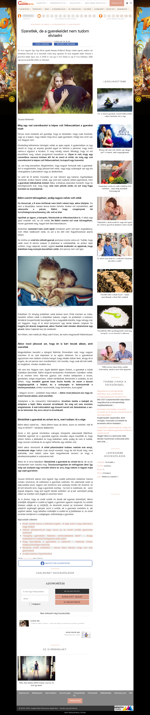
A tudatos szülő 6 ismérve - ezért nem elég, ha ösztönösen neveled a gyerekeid (57, 623)
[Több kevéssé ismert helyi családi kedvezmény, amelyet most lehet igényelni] (114, 353)
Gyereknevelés (59, 24)
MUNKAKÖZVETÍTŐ (57, 3)
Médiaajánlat (37, 693)
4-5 (117, 16)
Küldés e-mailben (66, 44)
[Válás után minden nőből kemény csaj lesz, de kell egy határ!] (36, 668)
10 (85, 16)
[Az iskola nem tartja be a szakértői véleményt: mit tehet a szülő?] (114, 244)
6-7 (121, 16)
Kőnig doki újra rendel (72, 634)
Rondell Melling (44, 306)
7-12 (126, 16)
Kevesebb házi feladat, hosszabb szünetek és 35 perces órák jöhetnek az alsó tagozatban (114, 412)
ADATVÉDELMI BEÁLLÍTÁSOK (75, 712)
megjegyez (36, 604)
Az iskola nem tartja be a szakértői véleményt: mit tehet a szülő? (114, 260)
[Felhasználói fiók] (127, 2)
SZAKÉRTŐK (41, 3)
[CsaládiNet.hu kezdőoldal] (26, 3)
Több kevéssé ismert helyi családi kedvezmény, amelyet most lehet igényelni (115, 368)
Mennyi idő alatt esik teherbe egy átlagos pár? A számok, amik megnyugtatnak (115, 151)
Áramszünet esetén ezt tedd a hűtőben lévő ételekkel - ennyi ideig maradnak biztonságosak (114, 189)
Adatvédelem (50, 693)
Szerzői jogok (65, 693)
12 (94, 16)
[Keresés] (131, 2)
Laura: (107, 477)
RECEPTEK (110, 9)
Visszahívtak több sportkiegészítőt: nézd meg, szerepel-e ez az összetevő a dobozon (114, 332)
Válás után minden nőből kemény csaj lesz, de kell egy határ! (36, 684)
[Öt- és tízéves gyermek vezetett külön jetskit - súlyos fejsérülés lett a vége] (114, 100)
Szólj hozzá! (42, 44)
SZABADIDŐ (99, 9)
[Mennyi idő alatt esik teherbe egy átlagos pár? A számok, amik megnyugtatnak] (114, 136)
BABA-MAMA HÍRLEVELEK (95, 3)
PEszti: (100, 469)
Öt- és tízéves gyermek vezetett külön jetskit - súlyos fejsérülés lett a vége (115, 115)
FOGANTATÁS (24, 9)
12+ (130, 16)
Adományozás (120, 693)
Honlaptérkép (79, 693)
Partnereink (92, 693)
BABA (47, 9)
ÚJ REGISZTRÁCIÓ (72, 602)
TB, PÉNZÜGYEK (74, 9)
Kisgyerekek (74, 24)
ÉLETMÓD (87, 9)
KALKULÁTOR (75, 3)
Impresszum (24, 693)
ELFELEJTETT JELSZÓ (72, 597)
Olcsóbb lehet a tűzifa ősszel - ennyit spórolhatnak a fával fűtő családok (115, 296)
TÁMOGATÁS (116, 3)
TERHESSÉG (37, 9)
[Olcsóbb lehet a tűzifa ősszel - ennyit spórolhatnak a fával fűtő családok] (114, 280)
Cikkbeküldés (105, 693)
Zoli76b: (104, 466)
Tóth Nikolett (47, 41)
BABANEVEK (122, 9)
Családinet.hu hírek (39, 24)
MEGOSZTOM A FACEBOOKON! (57, 563)
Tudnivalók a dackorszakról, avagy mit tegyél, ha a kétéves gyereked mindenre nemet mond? (114, 224)
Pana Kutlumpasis (28, 558)
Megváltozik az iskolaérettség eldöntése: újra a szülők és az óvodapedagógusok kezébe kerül (111, 394)
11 (89, 16)
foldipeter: (106, 462)
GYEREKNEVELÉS (59, 9)
